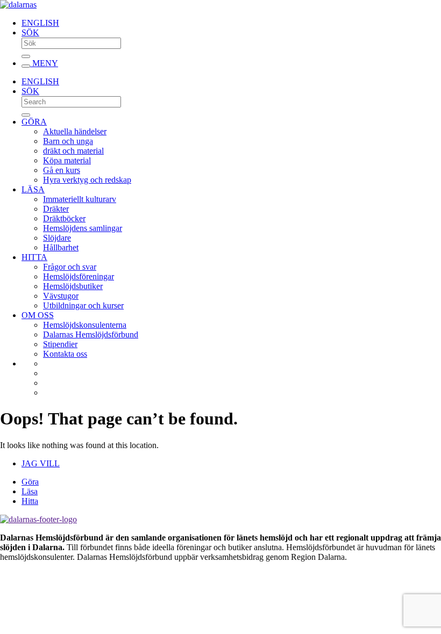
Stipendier (60, 344)
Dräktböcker (64, 218)
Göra (30, 481)
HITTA (34, 257)
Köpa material (67, 160)
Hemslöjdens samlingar (82, 228)
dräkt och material (73, 150)
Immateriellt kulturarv (79, 199)
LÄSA (33, 189)
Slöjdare (57, 237)
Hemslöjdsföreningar (78, 276)
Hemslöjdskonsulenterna (84, 324)
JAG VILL (41, 463)
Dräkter (56, 208)
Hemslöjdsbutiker (73, 286)
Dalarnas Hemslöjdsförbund (90, 334)
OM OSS (38, 315)
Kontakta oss (65, 353)
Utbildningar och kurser (83, 305)
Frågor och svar (69, 266)
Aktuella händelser (74, 131)
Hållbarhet (61, 247)
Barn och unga (68, 141)
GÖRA (34, 121)
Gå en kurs (61, 170)
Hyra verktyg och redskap (87, 179)
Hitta (30, 501)
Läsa (30, 491)
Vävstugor (61, 295)
